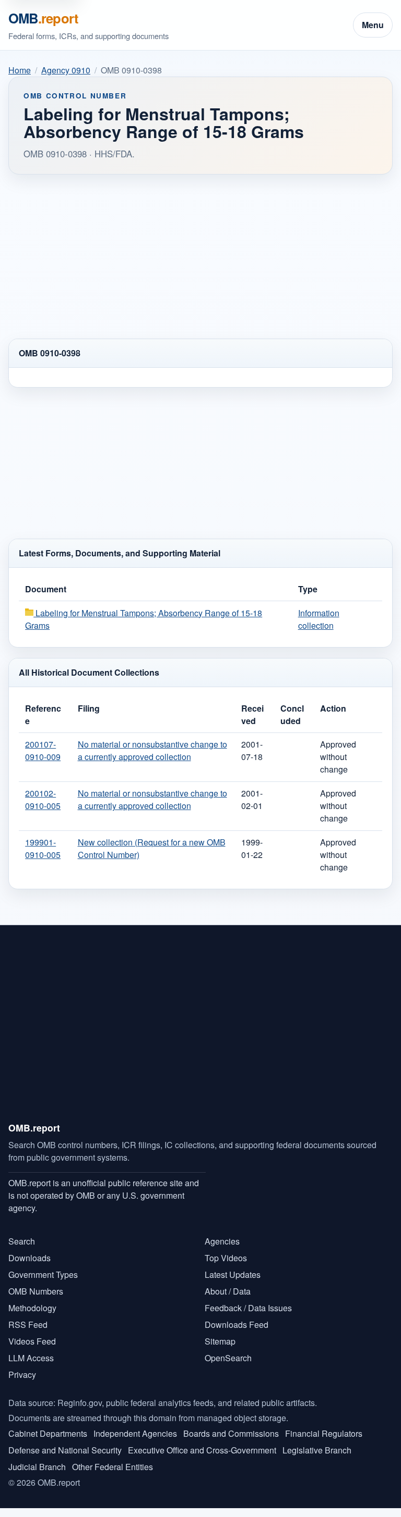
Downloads (29, 1258)
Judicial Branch (37, 1467)
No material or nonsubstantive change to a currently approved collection (152, 750)
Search (21, 1241)
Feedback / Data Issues (248, 1308)
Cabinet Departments (47, 1433)
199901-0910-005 (43, 848)
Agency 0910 (65, 70)
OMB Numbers (35, 1291)
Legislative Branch (316, 1450)
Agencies (222, 1241)
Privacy (22, 1375)
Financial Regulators (323, 1433)
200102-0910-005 (43, 799)
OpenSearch (228, 1358)
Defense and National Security (65, 1450)
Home (19, 70)
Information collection (318, 619)
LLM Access (31, 1358)
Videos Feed (32, 1341)
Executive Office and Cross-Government (202, 1450)
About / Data (228, 1291)
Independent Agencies (135, 1433)
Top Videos (226, 1258)
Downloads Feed (236, 1325)
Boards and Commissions (231, 1433)
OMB (43, 18)
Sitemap (220, 1341)
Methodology (32, 1308)
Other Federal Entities (112, 1467)
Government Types (43, 1274)
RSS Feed (28, 1325)
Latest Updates (233, 1274)
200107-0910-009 (43, 750)
